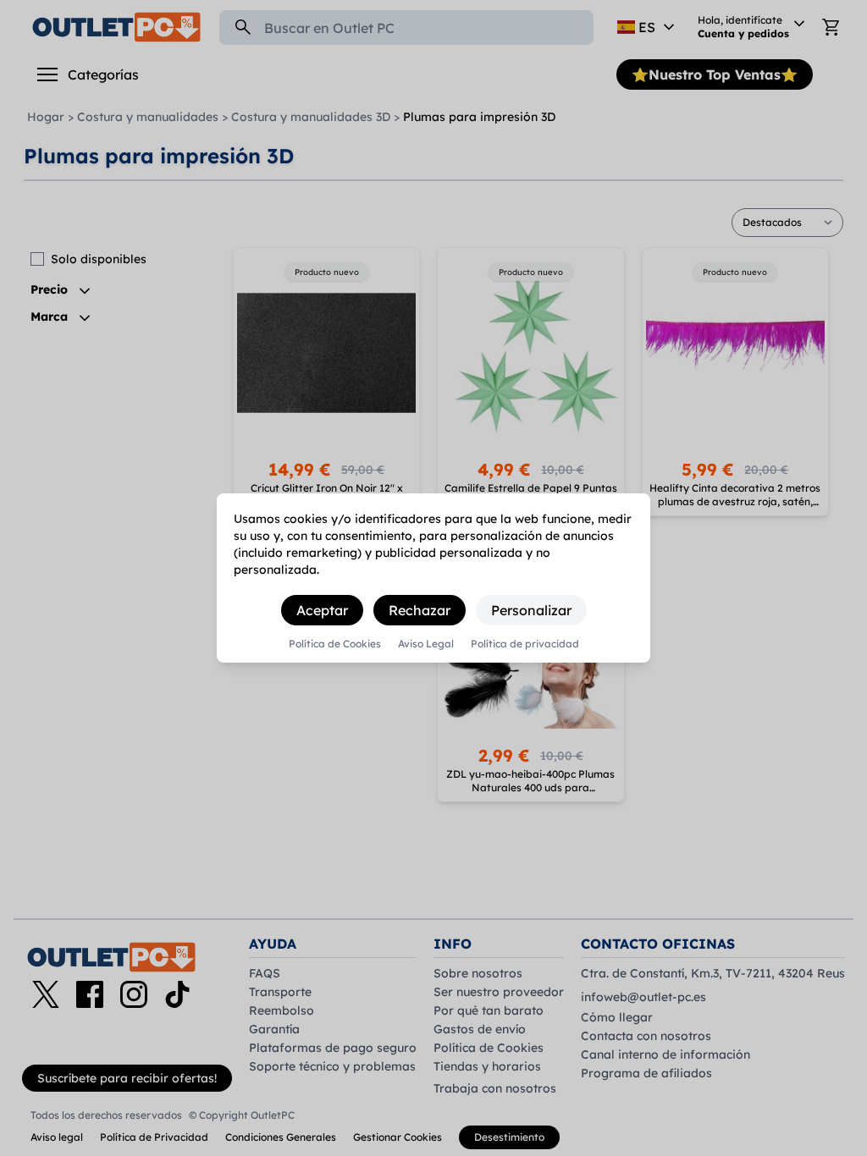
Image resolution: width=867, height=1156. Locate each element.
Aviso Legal (426, 644)
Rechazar (419, 610)
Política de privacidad (525, 644)
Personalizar (531, 610)
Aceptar (322, 610)
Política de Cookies (335, 644)
